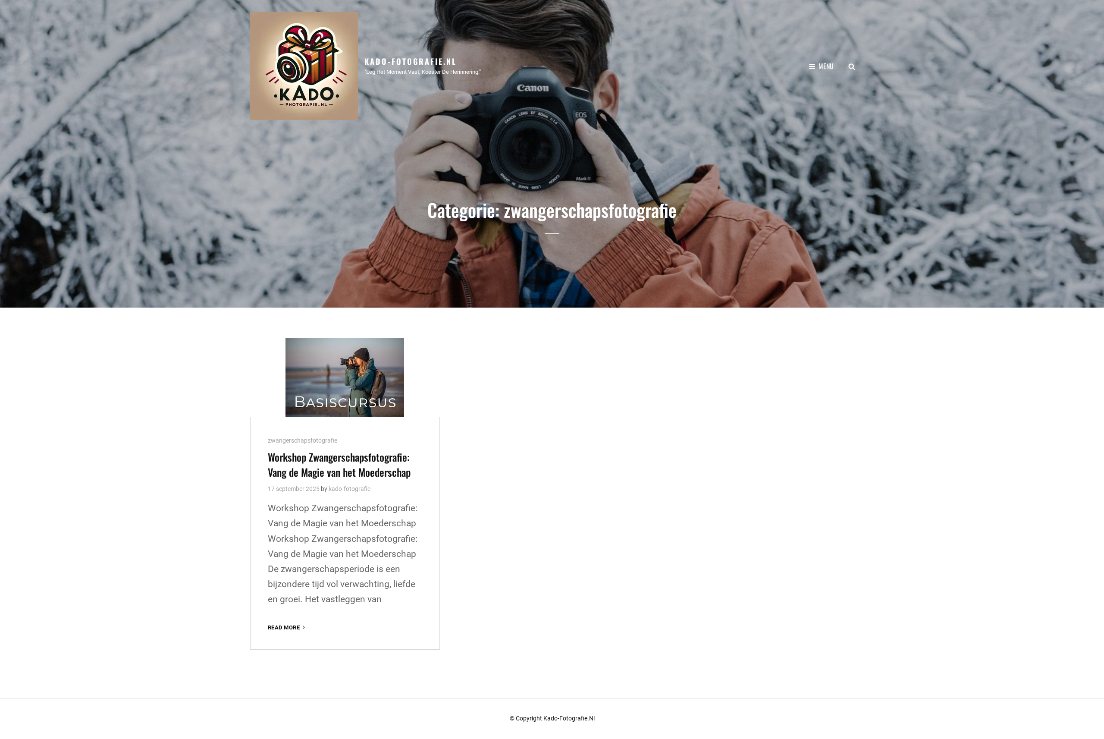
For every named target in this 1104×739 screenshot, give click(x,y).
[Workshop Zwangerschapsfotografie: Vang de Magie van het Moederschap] (345, 377)
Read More (287, 628)
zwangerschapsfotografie (302, 440)
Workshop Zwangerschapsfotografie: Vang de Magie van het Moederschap (339, 464)
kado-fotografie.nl (410, 61)
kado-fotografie (349, 488)
